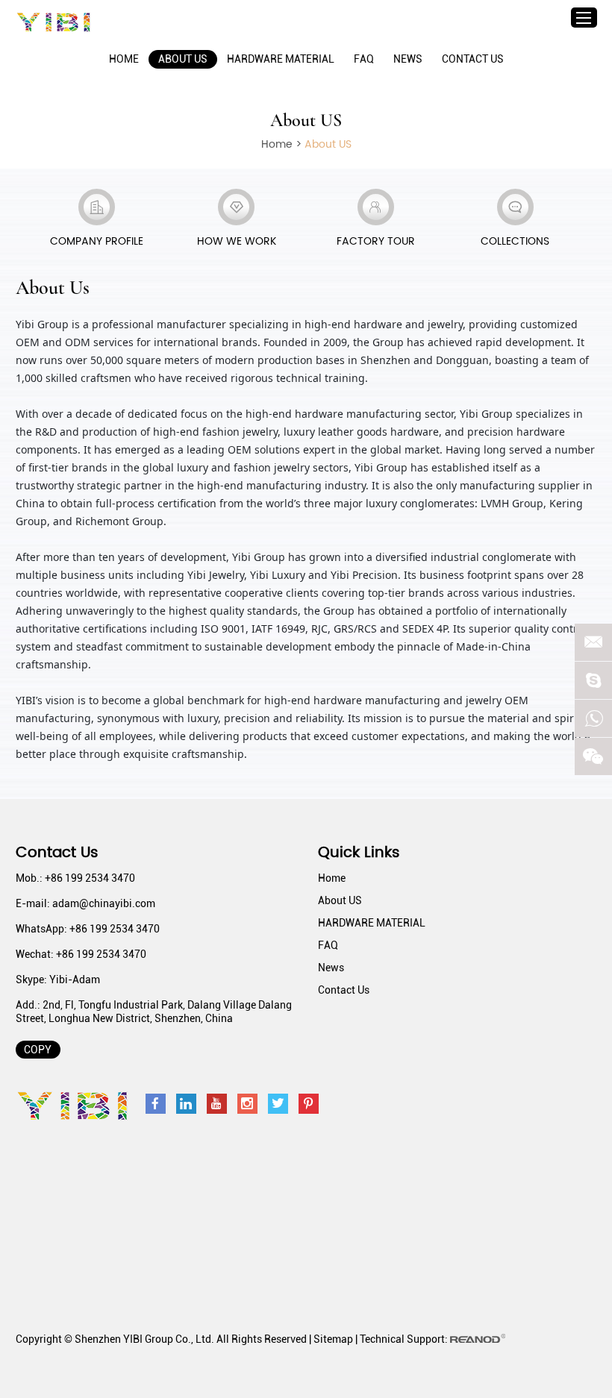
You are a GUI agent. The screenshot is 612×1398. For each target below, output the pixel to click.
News (407, 59)
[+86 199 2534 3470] (593, 718)
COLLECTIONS (515, 241)
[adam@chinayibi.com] (593, 642)
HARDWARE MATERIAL (280, 59)
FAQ (364, 59)
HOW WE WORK (236, 241)
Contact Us (473, 59)
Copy (37, 1050)
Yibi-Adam (74, 979)
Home (124, 59)
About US (182, 59)
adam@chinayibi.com (103, 903)
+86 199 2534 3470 (114, 929)
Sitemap (333, 1339)
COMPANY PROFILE (96, 241)
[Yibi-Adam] (593, 680)
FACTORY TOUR (376, 241)
